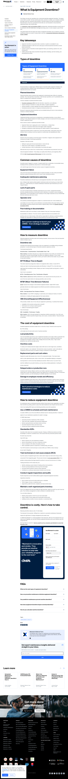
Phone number (48, 545)
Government (30, 739)
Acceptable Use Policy (57, 744)
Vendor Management (20, 741)
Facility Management (32, 745)
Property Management (32, 747)
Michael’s (43, 744)
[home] (7, 2)
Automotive (30, 730)
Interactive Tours (6, 733)
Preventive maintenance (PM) (28, 103)
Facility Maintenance (20, 730)
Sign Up (49, 2)
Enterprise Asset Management (6, 725)
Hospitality (30, 751)
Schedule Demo (57, 2)
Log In (45, 1)
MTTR (29, 276)
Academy (42, 726)
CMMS (4, 722)
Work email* (48, 539)
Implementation (44, 724)
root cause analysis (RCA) (54, 458)
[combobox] (47, 547)
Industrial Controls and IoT (21, 735)
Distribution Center (32, 743)
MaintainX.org (56, 728)
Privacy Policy (56, 736)
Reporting (18, 743)
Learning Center (9, 6)
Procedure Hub (44, 735)
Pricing (33, 1)
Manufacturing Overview (33, 722)
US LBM (42, 748)
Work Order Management (21, 724)
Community (43, 728)
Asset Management (19, 722)
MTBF (21, 284)
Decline (12, 775)
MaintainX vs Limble (7, 739)
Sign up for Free (28, 710)
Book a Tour (11, 55)
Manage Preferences (45, 737)
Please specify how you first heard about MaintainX (52, 557)
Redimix (42, 746)
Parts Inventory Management (21, 726)
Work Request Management (21, 737)
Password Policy (56, 740)
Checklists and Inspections (21, 728)
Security (55, 748)
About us (55, 722)
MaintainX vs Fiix (6, 745)
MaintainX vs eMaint (7, 747)
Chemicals (30, 726)
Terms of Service (56, 734)
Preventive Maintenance (20, 732)
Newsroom (55, 730)
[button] (16, 2)
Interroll (42, 749)
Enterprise (29, 1)
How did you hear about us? (51, 550)
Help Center (43, 722)
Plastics (29, 728)
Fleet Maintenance (32, 749)
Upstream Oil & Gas (32, 735)
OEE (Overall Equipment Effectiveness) (32, 154)
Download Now (26, 227)
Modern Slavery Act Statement (57, 752)
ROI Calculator (43, 730)
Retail (29, 741)
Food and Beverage (32, 732)
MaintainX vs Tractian (7, 749)
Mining (29, 737)
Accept (5, 775)
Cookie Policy (56, 742)
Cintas (42, 742)
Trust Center (55, 746)
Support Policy (56, 738)
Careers (55, 724)
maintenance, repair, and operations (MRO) (31, 26)
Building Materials (31, 724)
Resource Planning (19, 739)
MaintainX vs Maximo (7, 743)
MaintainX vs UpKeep (7, 741)
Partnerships (55, 726)
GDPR (54, 749)
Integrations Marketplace (8, 727)
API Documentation (44, 732)
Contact (4, 735)
